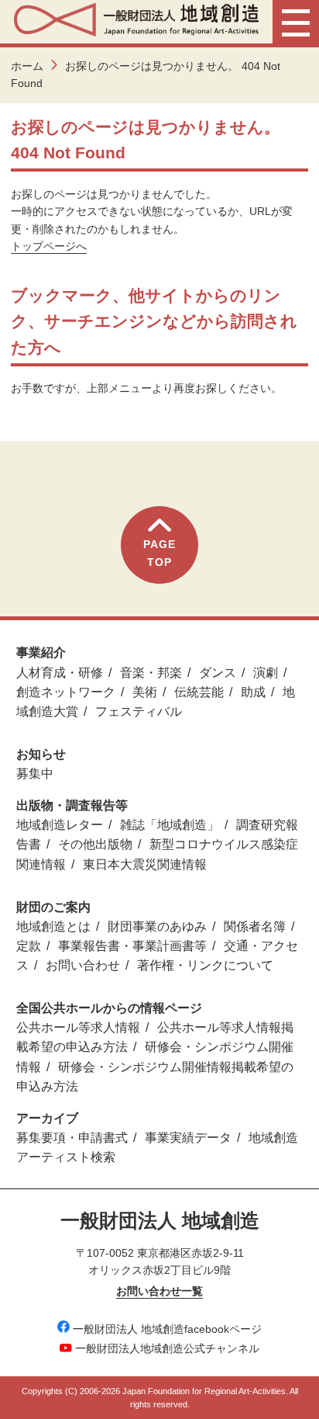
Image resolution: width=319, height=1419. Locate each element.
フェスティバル (138, 711)
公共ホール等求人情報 (78, 1027)
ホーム (27, 66)
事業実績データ (188, 1137)
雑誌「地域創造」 (169, 824)
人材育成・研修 (59, 672)
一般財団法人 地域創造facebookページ (167, 1329)
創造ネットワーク (65, 692)
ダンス (217, 672)
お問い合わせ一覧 (159, 1291)
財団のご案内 (53, 907)
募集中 (34, 773)
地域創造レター (59, 824)
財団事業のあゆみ (157, 926)
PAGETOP (159, 552)
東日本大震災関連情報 (145, 864)
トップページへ (49, 246)
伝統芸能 (199, 692)
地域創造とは (53, 926)
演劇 (265, 672)
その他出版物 (95, 844)
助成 (253, 692)
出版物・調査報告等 (72, 805)
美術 (144, 692)
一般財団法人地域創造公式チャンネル (167, 1348)
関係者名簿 (255, 926)
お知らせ (41, 754)
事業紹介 (41, 652)
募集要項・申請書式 (72, 1137)
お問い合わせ (83, 965)
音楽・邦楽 (151, 672)
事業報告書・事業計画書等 (132, 945)
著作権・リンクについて (205, 965)
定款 (28, 945)
